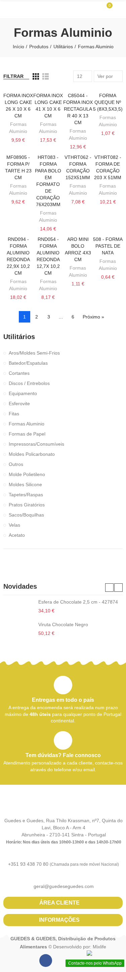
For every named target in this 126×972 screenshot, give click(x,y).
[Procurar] (95, 9)
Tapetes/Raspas (26, 494)
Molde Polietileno (27, 474)
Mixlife (99, 946)
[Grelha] (36, 76)
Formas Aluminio (26, 423)
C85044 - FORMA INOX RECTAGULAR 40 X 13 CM (78, 109)
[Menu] (6, 9)
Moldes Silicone (25, 484)
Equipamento (23, 393)
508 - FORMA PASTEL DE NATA (108, 246)
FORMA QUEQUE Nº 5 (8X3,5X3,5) (108, 102)
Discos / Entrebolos (29, 383)
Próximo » (93, 317)
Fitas (14, 413)
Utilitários (19, 336)
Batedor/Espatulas (28, 363)
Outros (16, 464)
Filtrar (13, 76)
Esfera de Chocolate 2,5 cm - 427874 (78, 602)
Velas (14, 525)
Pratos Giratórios (27, 504)
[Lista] (45, 76)
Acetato (17, 535)
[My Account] (119, 9)
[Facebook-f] (45, 960)
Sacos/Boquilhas (26, 515)
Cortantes (19, 373)
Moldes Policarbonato (32, 454)
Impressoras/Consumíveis (36, 444)
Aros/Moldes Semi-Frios (34, 353)
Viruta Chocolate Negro (63, 624)
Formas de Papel (27, 434)
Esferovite (19, 403)
